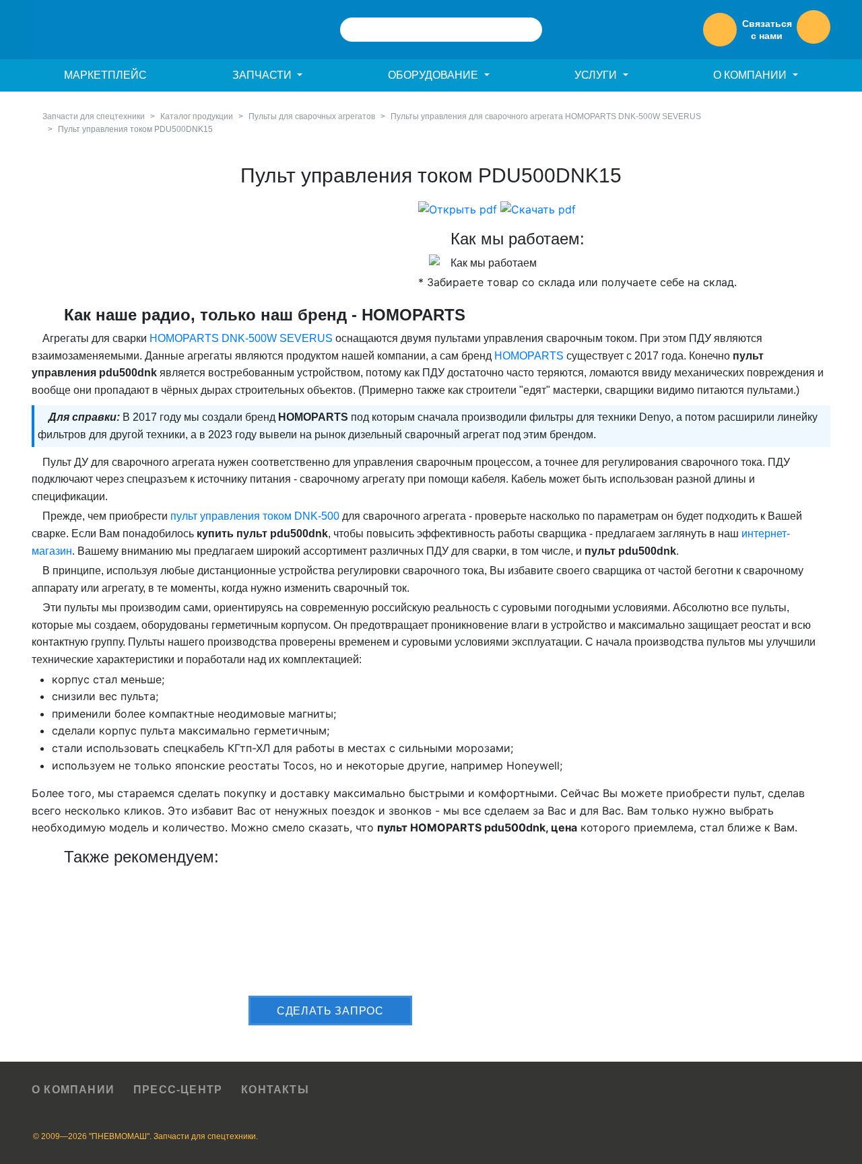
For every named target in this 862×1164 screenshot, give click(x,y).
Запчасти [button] (263, 75)
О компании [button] (751, 75)
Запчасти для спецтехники (93, 116)
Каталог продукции (196, 116)
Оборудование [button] (434, 75)
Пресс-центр (177, 1089)
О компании (73, 1089)
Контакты (275, 1089)
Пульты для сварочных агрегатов (311, 116)
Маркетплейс (105, 75)
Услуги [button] (597, 75)
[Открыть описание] (457, 208)
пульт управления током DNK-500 (254, 516)
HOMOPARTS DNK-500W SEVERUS (241, 338)
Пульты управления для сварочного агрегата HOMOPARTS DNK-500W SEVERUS (546, 116)
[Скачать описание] (538, 208)
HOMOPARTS (529, 356)
